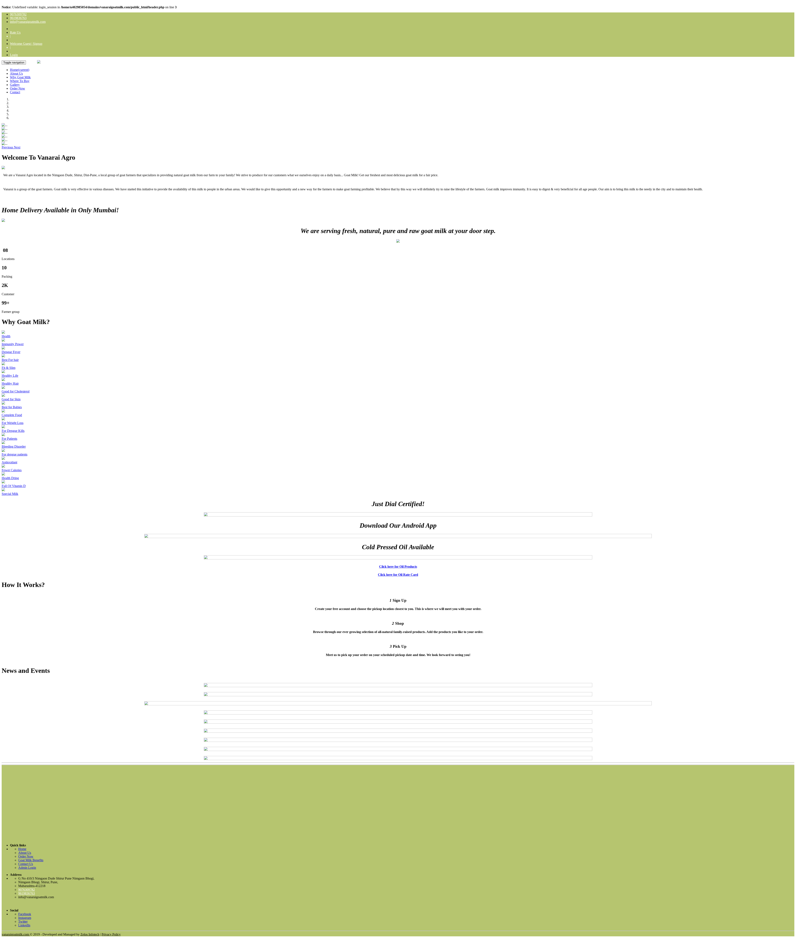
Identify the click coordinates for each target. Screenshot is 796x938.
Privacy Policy (111, 934)
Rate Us (15, 32)
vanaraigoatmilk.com (16, 934)
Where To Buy (19, 81)
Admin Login (27, 867)
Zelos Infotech (89, 934)
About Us (16, 73)
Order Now (17, 88)
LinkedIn (24, 925)
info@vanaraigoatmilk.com (28, 21)
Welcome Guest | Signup (26, 43)
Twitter (23, 921)
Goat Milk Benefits (30, 860)
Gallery (15, 84)
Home (19, 70)
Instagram (24, 918)
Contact (15, 92)
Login (14, 55)
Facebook (24, 914)
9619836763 (18, 18)
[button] (8, 147)
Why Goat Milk (20, 77)
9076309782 (18, 14)
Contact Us (25, 864)
